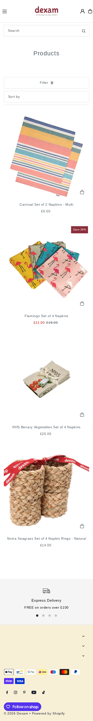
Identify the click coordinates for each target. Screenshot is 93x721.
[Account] (82, 11)
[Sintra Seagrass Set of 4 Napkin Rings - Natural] (46, 490)
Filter (44, 82)
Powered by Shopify (48, 713)
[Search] (83, 31)
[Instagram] (15, 693)
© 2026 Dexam (16, 713)
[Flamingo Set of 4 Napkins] (46, 268)
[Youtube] (33, 693)
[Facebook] (7, 693)
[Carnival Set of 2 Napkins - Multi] (46, 156)
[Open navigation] (16, 11)
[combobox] (46, 31)
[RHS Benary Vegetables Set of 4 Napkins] (46, 379)
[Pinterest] (24, 693)
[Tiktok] (43, 693)
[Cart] (90, 11)
